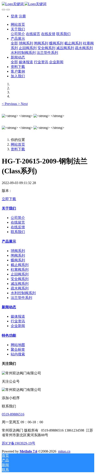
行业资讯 (18, 321)
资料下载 (18, 149)
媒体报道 (18, 316)
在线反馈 (18, 227)
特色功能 (9, 335)
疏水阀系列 (20, 288)
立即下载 (9, 199)
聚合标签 (18, 349)
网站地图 (18, 345)
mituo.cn (64, 451)
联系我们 (18, 232)
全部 (14, 43)
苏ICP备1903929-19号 (18, 443)
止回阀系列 (20, 274)
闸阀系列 (18, 255)
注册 (22, 16)
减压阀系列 (20, 283)
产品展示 (9, 241)
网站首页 (18, 24)
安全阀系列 (20, 279)
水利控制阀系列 (23, 293)
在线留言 (18, 222)
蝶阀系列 (18, 260)
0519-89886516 (13, 414)
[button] (10, 104)
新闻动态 (9, 307)
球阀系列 (18, 251)
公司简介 (18, 218)
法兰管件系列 (21, 298)
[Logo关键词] (48, 4)
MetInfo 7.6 (28, 451)
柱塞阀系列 (20, 269)
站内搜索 (18, 354)
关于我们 (9, 208)
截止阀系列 (20, 265)
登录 (14, 16)
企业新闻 (18, 326)
